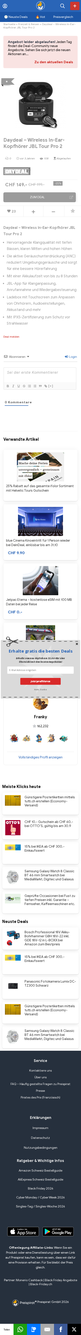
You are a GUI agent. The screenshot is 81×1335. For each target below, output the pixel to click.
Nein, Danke (40, 689)
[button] (40, 651)
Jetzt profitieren (40, 681)
